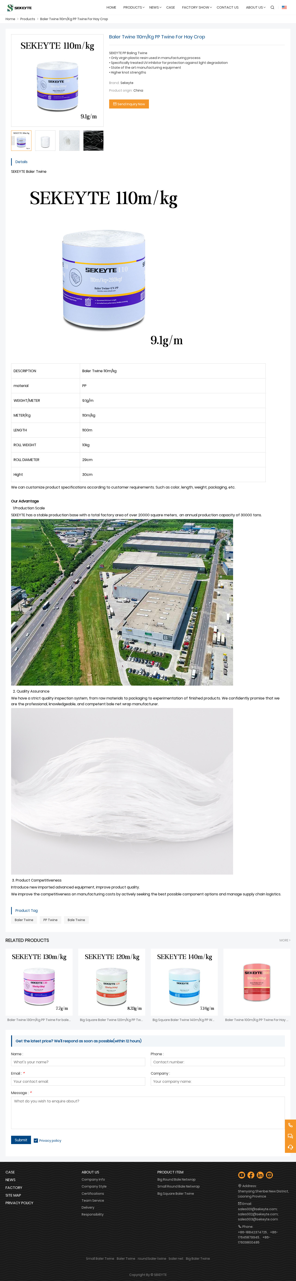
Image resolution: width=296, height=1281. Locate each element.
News (10, 1179)
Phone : (157, 1054)
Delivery (88, 1207)
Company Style (94, 1186)
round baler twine (152, 1258)
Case (10, 1172)
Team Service (93, 1200)
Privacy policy (50, 1140)
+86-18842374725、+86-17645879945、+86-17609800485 (258, 1237)
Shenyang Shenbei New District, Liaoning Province (263, 1194)
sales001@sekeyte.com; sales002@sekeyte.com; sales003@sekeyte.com (258, 1214)
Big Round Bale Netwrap (176, 1179)
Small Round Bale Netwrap (178, 1186)
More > (285, 940)
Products (27, 19)
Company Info (93, 1179)
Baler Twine (24, 920)
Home (10, 19)
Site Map (13, 1195)
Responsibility (93, 1214)
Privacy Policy (19, 1203)
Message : (21, 1093)
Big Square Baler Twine (175, 1193)
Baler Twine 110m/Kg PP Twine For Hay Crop (74, 19)
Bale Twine (76, 920)
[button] (102, 140)
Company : (160, 1074)
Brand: (114, 82)
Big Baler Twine (198, 1258)
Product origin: (121, 90)
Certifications (93, 1193)
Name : (17, 1054)
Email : (18, 1074)
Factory (14, 1187)
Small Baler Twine (100, 1258)
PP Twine (50, 920)
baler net (176, 1258)
